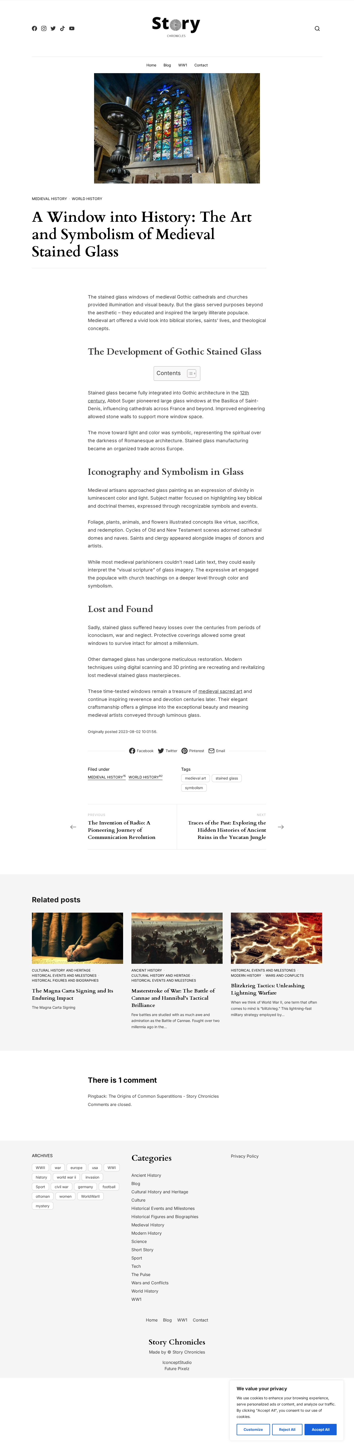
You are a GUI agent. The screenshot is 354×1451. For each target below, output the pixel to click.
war (58, 1167)
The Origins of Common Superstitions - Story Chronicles (164, 1096)
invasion (92, 1177)
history (41, 1177)
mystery (42, 1206)
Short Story (142, 1249)
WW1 (182, 65)
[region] (287, 1410)
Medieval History (49, 198)
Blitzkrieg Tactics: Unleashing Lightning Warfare (268, 989)
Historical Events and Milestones (64, 975)
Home (151, 65)
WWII (40, 1167)
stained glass (227, 778)
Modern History (246, 975)
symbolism (194, 787)
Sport (40, 1187)
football (109, 1187)
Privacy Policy (245, 1156)
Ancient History (146, 970)
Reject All (287, 1429)
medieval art (195, 778)
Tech (136, 1266)
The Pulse (140, 1274)
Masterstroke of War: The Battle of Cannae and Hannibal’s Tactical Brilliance (173, 998)
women (65, 1196)
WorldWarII (90, 1196)
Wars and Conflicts (285, 975)
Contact (201, 65)
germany (85, 1187)
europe (76, 1167)
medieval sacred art (220, 691)
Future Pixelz (177, 1368)
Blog (167, 65)
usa (95, 1167)
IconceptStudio (177, 1362)
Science (139, 1241)
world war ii (66, 1177)
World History (87, 198)
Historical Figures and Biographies (65, 980)
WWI (112, 1167)
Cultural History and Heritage (61, 970)
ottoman (43, 1196)
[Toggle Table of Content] (189, 373)
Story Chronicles (189, 1352)
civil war (61, 1187)
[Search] (317, 28)
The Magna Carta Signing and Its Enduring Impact (72, 994)
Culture (138, 1200)
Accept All (321, 1429)
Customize (253, 1429)
